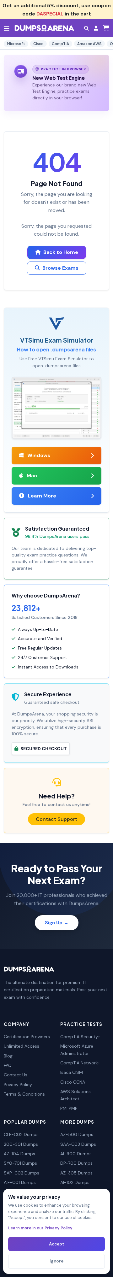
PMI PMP (69, 1108)
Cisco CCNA (72, 1082)
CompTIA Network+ (80, 1063)
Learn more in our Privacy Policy (40, 1228)
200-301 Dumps (21, 1144)
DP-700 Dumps (76, 1163)
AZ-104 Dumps (19, 1153)
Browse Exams (60, 268)
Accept (56, 1244)
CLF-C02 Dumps (21, 1134)
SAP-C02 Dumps (21, 1173)
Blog (8, 1056)
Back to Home (60, 252)
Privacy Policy (18, 1084)
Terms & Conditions (24, 1094)
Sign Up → (56, 923)
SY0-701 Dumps (20, 1163)
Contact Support (56, 819)
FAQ (8, 1065)
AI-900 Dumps (76, 1153)
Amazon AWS (89, 43)
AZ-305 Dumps (76, 1173)
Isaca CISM (71, 1072)
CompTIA (60, 43)
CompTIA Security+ (80, 1036)
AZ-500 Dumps (76, 1134)
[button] (86, 28)
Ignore (56, 1261)
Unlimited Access (21, 1046)
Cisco (38, 43)
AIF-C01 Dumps (20, 1182)
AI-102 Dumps (74, 1182)
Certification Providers (27, 1036)
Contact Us (15, 1075)
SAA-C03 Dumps (78, 1144)
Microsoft (16, 43)
